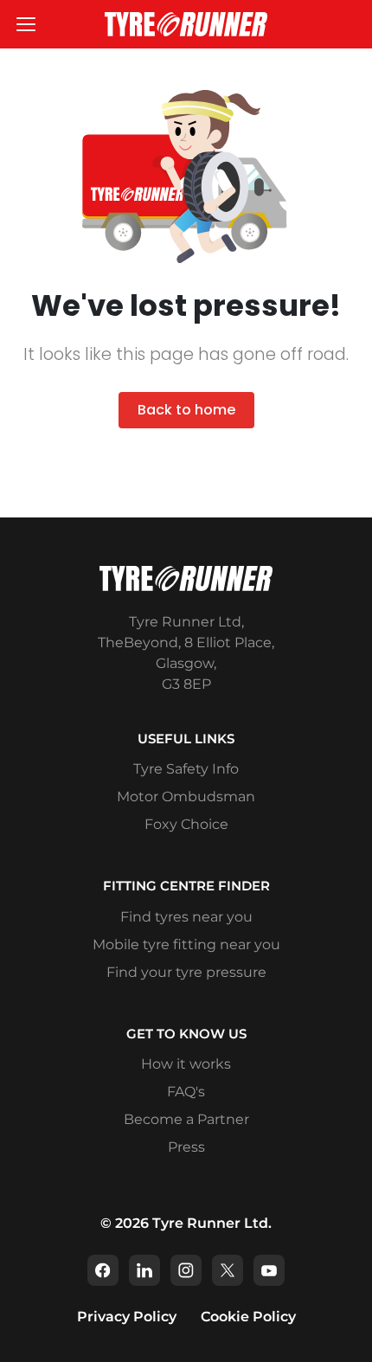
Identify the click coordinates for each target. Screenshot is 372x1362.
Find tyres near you (186, 917)
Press (186, 1147)
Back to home (186, 410)
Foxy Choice (186, 824)
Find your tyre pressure (186, 972)
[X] (227, 1270)
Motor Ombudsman (186, 796)
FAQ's (186, 1091)
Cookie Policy (248, 1316)
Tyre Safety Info (186, 769)
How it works (186, 1064)
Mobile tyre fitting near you (186, 944)
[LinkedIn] (144, 1270)
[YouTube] (269, 1270)
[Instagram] (186, 1270)
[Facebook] (103, 1270)
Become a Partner (186, 1119)
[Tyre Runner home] (186, 23)
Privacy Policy (126, 1316)
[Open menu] (26, 24)
